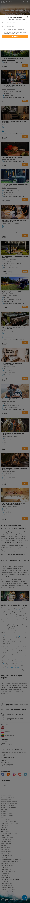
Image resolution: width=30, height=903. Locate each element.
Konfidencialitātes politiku (20, 32)
